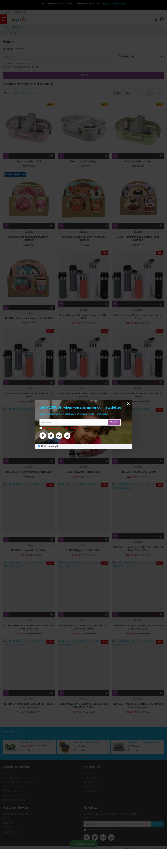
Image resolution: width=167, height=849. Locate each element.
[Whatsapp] (59, 435)
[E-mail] (67, 435)
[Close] (128, 403)
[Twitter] (51, 435)
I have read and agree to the (63, 428)
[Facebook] (42, 435)
